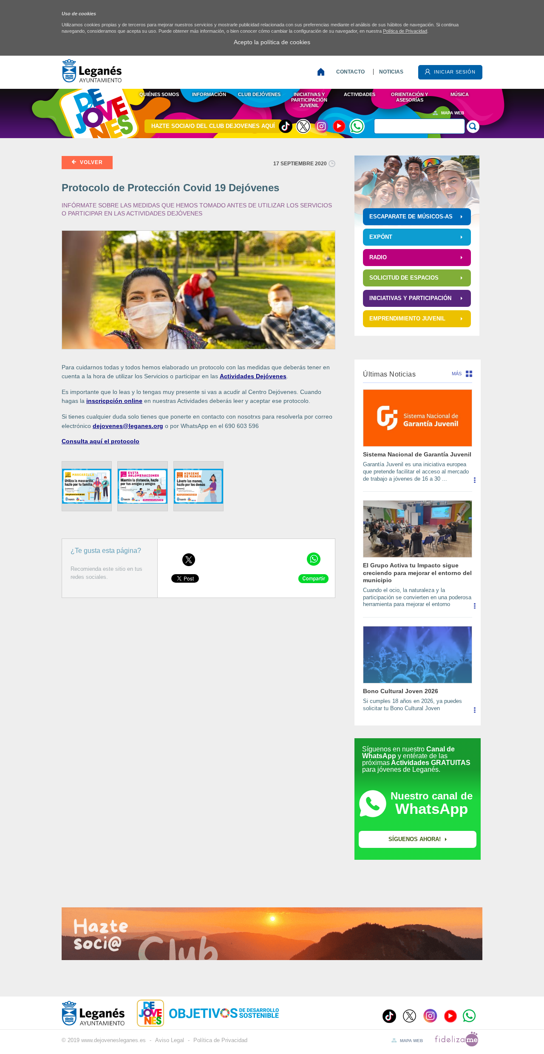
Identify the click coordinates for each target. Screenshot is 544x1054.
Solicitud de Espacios (404, 278)
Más (457, 373)
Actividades (359, 94)
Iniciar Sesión (454, 71)
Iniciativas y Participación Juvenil (309, 100)
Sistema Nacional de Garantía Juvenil (417, 454)
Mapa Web (452, 112)
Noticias (391, 72)
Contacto (350, 72)
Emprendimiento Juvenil (407, 318)
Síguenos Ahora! (414, 839)
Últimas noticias (389, 374)
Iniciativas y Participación (410, 298)
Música (459, 94)
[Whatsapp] (357, 126)
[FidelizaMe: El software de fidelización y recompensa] (456, 1044)
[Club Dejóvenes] (146, 1012)
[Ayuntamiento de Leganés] (92, 80)
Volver (90, 162)
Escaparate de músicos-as (411, 216)
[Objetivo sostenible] (224, 1012)
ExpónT (380, 237)
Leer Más (474, 483)
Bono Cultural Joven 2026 (400, 691)
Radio (378, 257)
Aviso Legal (169, 1040)
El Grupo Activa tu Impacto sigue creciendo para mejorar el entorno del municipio (417, 573)
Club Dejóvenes (259, 94)
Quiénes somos (159, 94)
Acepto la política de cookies (272, 42)
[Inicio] (323, 72)
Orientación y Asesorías (409, 97)
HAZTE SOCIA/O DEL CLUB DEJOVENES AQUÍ (213, 126)
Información (209, 94)
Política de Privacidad (405, 31)
